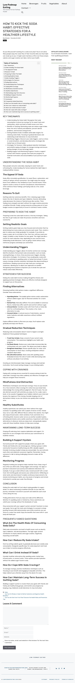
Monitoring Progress (12, 97)
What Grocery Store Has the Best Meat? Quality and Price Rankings (65, 98)
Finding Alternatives (11, 82)
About (64, 4)
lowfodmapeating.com (10, 679)
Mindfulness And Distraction (14, 88)
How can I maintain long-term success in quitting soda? (22, 112)
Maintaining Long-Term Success (15, 93)
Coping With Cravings (11, 86)
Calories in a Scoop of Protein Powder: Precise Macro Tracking (65, 90)
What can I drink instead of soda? (16, 107)
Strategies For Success (12, 80)
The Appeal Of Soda (11, 69)
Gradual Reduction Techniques (15, 84)
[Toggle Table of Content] (37, 63)
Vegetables (54, 4)
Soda (5, 40)
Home (23, 4)
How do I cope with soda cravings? (16, 109)
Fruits (43, 4)
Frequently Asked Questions (14, 101)
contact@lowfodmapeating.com (16, 667)
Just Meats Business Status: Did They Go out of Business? (65, 76)
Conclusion (8, 99)
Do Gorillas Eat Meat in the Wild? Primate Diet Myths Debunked (65, 105)
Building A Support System (14, 95)
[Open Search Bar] (22, 12)
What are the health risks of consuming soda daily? (21, 103)
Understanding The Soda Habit (14, 67)
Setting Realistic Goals (12, 76)
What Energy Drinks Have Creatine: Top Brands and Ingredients (65, 83)
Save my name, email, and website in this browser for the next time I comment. (26, 641)
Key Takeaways (9, 65)
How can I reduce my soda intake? (16, 105)
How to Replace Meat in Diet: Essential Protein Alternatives (65, 69)
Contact (24, 8)
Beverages (33, 4)
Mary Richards (6, 38)
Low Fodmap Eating (10, 6)
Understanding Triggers (12, 78)
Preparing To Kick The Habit (13, 74)
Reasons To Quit (10, 72)
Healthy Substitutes (12, 90)
